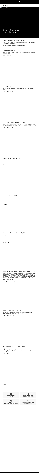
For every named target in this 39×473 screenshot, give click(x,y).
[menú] (4, 2)
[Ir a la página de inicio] (19, 2)
